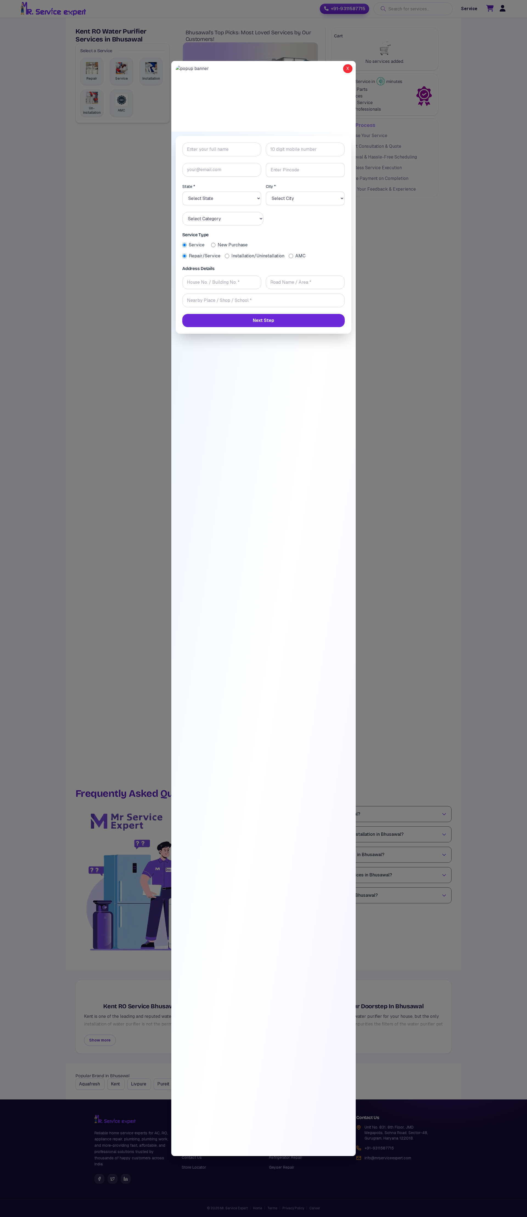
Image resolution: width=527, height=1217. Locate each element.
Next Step (263, 320)
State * (188, 186)
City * (271, 186)
